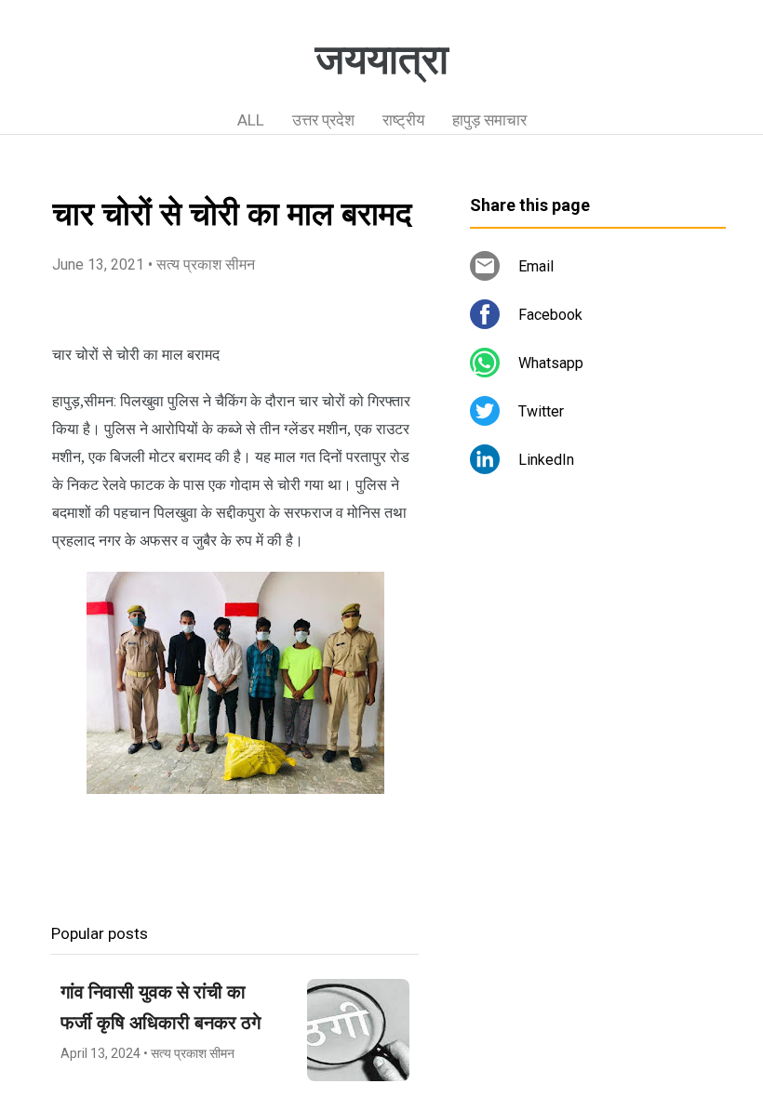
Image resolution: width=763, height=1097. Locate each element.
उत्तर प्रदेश (323, 120)
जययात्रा (381, 59)
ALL (250, 120)
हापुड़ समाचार (489, 120)
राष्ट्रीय (403, 120)
